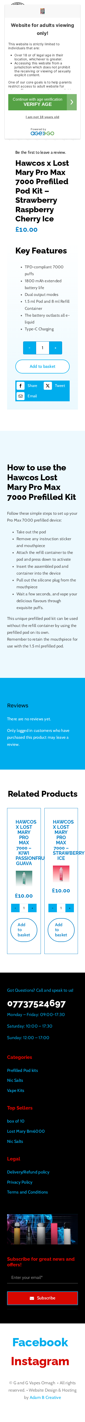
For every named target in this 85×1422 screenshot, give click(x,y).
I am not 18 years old (42, 117)
